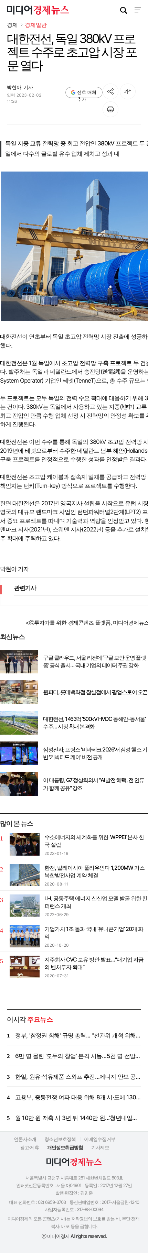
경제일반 (36, 25)
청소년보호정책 (60, 1139)
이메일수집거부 (99, 1139)
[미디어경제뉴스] (38, 11)
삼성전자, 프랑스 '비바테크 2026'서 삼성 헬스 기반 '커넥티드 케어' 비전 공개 (95, 753)
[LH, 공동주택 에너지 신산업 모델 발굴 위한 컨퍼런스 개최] (25, 905)
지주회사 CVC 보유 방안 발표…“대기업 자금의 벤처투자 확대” (94, 963)
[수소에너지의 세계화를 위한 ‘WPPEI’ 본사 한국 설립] (25, 844)
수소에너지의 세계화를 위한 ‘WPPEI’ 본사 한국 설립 (94, 841)
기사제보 (100, 1147)
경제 (12, 24)
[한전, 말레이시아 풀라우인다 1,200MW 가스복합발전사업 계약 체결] (25, 875)
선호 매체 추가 (86, 93)
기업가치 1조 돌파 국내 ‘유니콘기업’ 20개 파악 (93, 932)
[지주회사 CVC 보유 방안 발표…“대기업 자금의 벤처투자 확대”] (25, 967)
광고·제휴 (29, 1147)
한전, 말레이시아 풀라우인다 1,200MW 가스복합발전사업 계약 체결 (94, 871)
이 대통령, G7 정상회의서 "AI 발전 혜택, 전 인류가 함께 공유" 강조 (93, 784)
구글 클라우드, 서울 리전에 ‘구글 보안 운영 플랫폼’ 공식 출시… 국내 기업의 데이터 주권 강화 (94, 661)
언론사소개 (25, 1139)
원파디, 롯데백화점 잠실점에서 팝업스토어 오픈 (95, 692)
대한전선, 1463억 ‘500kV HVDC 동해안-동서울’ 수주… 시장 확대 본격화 (94, 722)
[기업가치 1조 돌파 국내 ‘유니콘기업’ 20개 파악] (25, 936)
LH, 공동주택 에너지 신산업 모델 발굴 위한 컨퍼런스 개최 (95, 902)
